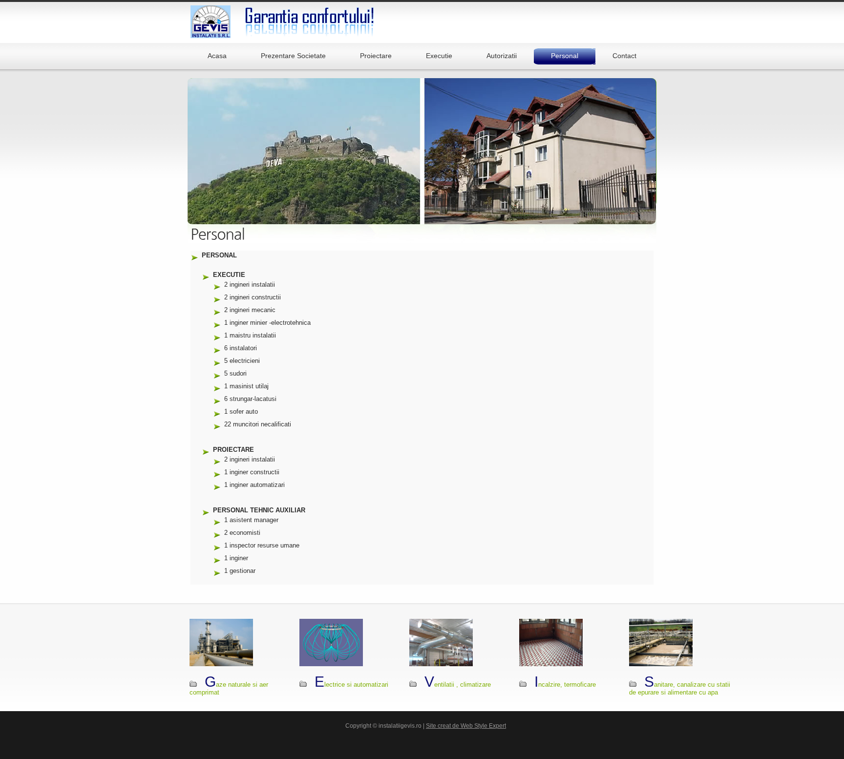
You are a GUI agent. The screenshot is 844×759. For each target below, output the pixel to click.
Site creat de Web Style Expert (466, 725)
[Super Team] (309, 21)
